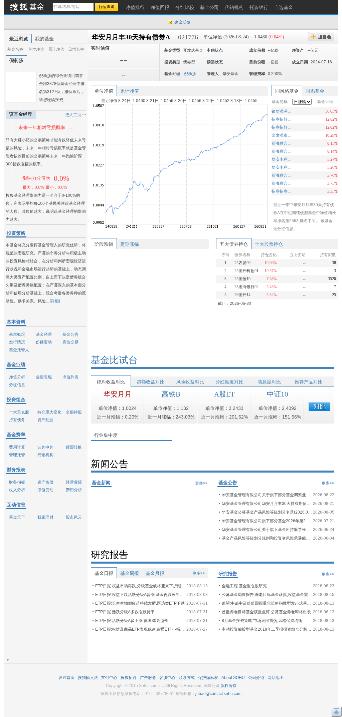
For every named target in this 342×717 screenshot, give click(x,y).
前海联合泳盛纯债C (282, 151)
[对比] (319, 406)
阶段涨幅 (104, 244)
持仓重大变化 (49, 412)
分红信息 (17, 385)
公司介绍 (256, 677)
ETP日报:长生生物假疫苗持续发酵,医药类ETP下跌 (140, 603)
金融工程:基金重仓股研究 (244, 586)
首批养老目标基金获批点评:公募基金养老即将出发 (266, 612)
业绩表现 (44, 377)
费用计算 (17, 447)
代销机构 (45, 455)
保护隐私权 (208, 677)
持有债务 (17, 420)
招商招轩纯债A (282, 127)
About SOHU (233, 677)
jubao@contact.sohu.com (218, 693)
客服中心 (167, 677)
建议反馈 (182, 22)
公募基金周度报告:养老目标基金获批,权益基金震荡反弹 (267, 594)
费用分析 (74, 490)
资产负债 (45, 482)
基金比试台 (114, 360)
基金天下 (17, 517)
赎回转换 (74, 447)
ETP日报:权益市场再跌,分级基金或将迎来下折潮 (138, 586)
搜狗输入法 (88, 677)
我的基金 (44, 38)
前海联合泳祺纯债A (282, 183)
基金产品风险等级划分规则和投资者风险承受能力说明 (267, 538)
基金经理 (44, 334)
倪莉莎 (16, 60)
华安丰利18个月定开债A (282, 167)
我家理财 (45, 517)
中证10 (277, 394)
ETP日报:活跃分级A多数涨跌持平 (125, 612)
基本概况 (17, 334)
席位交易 (70, 342)
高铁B (171, 394)
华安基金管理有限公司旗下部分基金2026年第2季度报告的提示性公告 (267, 521)
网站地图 (276, 677)
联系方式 (187, 677)
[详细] (55, 301)
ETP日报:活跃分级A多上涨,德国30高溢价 (131, 620)
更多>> (201, 483)
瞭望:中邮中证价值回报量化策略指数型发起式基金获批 (267, 603)
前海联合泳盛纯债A (282, 143)
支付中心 (109, 677)
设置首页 (66, 677)
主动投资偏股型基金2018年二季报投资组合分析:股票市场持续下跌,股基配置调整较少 (267, 629)
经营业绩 (74, 482)
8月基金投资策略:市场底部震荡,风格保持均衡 (262, 620)
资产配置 (45, 420)
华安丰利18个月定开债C (282, 159)
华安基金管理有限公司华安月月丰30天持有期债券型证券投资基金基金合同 (267, 503)
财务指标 (17, 482)
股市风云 (74, 517)
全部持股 (74, 412)
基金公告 (70, 334)
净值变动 (45, 490)
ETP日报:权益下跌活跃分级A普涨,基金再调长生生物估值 (140, 594)
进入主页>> (75, 114)
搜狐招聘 (129, 677)
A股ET (224, 394)
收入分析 (17, 490)
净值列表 (70, 377)
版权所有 (228, 685)
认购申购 (45, 447)
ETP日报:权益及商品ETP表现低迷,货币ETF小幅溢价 (140, 629)
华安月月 (118, 394)
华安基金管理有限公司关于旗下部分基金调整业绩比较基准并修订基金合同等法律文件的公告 (267, 495)
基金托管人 (19, 349)
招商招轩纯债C (282, 119)
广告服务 (148, 677)
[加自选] (321, 36)
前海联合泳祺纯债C (282, 175)
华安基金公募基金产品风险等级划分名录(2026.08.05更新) (267, 512)
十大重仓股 (19, 412)
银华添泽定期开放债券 (282, 111)
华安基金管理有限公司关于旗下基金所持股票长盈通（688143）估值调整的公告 (267, 529)
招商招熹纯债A (282, 191)
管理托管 (17, 455)
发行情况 (17, 342)
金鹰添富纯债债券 (282, 135)
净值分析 (17, 377)
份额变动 (44, 342)
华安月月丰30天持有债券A (131, 37)
